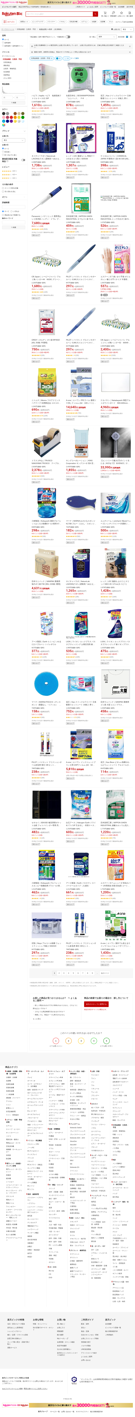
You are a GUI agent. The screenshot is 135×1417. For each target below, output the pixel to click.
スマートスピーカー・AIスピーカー (35, 1129)
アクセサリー (53, 1155)
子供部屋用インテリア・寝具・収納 (120, 1239)
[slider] (2, 93)
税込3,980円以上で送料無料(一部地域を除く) (35, 7)
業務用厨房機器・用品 (78, 1109)
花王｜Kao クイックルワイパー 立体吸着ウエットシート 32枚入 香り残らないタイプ (116, 98)
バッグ (115, 1193)
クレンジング (74, 1228)
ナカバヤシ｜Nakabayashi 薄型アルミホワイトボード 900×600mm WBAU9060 (115, 403)
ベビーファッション (98, 1165)
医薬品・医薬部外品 (77, 1185)
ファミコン (74, 1171)
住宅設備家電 (11, 1111)
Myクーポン (61, 1338)
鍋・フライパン (75, 1077)
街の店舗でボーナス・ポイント (43, 1329)
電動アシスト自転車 (120, 1078)
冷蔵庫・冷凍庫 (11, 1077)
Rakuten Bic (12, 14)
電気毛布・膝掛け (12, 1139)
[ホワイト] (11, 113)
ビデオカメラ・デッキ (35, 1102)
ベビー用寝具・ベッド (99, 1175)
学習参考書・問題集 (56, 1228)
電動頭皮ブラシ (32, 1226)
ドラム (51, 1148)
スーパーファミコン (77, 1174)
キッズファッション (98, 1161)
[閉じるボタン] (130, 46)
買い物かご (61, 1324)
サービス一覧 (55, 1412)
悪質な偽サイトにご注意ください (35, 1389)
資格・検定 (53, 1255)
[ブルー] (3, 121)
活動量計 (30, 1243)
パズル (93, 1128)
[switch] (23, 160)
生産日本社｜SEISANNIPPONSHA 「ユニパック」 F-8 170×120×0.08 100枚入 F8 (80, 98)
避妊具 (72, 1197)
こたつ (8, 1136)
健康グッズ (74, 1268)
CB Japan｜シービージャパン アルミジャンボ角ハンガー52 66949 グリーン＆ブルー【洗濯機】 (116, 342)
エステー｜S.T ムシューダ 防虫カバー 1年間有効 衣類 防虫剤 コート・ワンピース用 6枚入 (115, 886)
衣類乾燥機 (10, 1088)
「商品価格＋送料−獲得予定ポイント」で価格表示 (47, 37)
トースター (10, 1182)
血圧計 (29, 1253)
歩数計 (29, 1246)
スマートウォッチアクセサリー (57, 1114)
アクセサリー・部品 (34, 1121)
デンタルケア (32, 1222)
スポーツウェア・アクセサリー (120, 1115)
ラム (92, 1085)
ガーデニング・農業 (98, 1269)
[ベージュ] (19, 113)
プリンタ (30, 1158)
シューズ (116, 1089)
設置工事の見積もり (14, 1338)
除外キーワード (7, 218)
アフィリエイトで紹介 (89, 1353)
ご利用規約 (109, 1335)
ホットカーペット (12, 1133)
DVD (50, 1278)
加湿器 (8, 1155)
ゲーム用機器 (32, 1182)
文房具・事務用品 (119, 1131)
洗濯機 (102, 22)
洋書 (50, 1248)
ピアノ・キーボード (56, 1133)
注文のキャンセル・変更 (89, 1335)
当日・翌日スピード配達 (16, 1324)
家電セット (24, 22)
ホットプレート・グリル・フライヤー (14, 1192)
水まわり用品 (74, 1119)
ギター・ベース (54, 1152)
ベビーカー (95, 1184)
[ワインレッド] (7, 117)
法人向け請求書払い (64, 1349)
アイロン (9, 1101)
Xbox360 (73, 1145)
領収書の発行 (86, 1342)
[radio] (3, 39)
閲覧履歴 (60, 1331)
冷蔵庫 (94, 22)
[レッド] (11, 117)
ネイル (72, 1235)
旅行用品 (116, 1197)
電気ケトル (10, 1203)
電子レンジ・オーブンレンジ (14, 1170)
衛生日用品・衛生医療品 (78, 1193)
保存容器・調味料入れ (78, 1090)
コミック (52, 1188)
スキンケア (74, 1222)
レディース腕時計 (119, 1167)
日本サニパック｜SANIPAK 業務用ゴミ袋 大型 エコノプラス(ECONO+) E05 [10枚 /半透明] (115, 704)
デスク (115, 1232)
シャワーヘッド (32, 1229)
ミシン (8, 1105)
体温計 (29, 1257)
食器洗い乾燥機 (11, 1224)
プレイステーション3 (77, 1154)
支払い (83, 1328)
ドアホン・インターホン (99, 1254)
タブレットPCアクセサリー (57, 1091)
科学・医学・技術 (55, 1242)
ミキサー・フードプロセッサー (14, 1211)
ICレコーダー (32, 1111)
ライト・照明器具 (12, 1115)
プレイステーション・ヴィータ (78, 1149)
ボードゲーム (96, 1135)
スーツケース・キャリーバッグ (120, 1189)
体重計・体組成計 (33, 1250)
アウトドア (116, 1111)
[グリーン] (22, 117)
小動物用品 (95, 1215)
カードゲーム (96, 1131)
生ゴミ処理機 (11, 1235)
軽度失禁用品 (74, 1213)
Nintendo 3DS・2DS (77, 1138)
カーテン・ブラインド (120, 1247)
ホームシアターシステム (35, 1106)
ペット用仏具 (96, 1234)
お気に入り (61, 1328)
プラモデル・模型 (97, 1118)
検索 (14, 103)
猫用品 (93, 1202)
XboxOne (73, 1141)
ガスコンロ (10, 1196)
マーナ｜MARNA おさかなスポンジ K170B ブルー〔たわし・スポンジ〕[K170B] (81, 523)
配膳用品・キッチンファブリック (78, 1104)
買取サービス (12, 1348)
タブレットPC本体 (55, 1081)
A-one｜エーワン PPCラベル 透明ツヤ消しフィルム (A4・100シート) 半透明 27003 (81, 403)
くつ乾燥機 (10, 1094)
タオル (115, 1155)
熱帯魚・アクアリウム (99, 1212)
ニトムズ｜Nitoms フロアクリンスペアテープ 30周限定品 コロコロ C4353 (46, 403)
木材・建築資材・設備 (99, 1266)
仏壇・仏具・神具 (119, 1301)
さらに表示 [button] (7, 78)
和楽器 (51, 1171)
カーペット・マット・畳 (120, 1252)
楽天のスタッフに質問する (96, 1004)
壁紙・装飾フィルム (120, 1260)
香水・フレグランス (77, 1245)
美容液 (72, 1232)
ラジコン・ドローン (98, 1124)
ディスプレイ (32, 1154)
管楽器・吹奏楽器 (55, 1145)
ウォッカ (94, 1092)
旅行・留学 (53, 1199)
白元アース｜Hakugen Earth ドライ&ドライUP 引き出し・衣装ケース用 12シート (81, 825)
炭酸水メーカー (11, 1221)
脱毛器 (29, 1216)
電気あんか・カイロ (13, 1143)
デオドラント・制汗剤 (78, 1239)
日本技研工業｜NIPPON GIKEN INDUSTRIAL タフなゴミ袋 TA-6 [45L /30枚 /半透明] (79, 219)
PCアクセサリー (33, 1151)
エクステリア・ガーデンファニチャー (99, 1273)
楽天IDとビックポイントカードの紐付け (67, 1354)
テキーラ (94, 1099)
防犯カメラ (95, 1259)
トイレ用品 (116, 1151)
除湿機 (8, 1159)
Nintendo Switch (76, 1128)
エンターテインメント (57, 1195)
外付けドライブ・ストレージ (35, 1172)
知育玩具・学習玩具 (98, 1111)
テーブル (116, 1228)
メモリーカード (32, 1118)
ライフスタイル (54, 1218)
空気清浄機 (73, 22)
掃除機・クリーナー (13, 1098)
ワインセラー (11, 1206)
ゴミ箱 (115, 1267)
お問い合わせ (86, 1360)
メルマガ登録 (86, 1346)
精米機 (8, 1178)
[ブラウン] (15, 113)
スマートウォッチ (119, 1177)
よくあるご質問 (92, 7)
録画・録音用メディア (35, 1090)
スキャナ (30, 1161)
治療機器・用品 (75, 1188)
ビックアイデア (37, 22)
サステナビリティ (82, 1412)
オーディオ (31, 1081)
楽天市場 (130, 7)
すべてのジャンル (7, 29)
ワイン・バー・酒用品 (78, 1116)
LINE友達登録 (86, 1349)
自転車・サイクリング (120, 1075)
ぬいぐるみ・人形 (97, 1107)
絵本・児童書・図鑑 (56, 1192)
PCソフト (30, 1189)
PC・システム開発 (55, 1245)
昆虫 (92, 1231)
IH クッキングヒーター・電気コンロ (13, 1216)
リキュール (95, 1089)
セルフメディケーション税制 (12, 1389)
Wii (71, 1164)
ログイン (119, 22)
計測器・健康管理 (76, 1261)
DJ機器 (51, 1164)
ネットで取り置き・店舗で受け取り (18, 1343)
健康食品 (73, 1264)
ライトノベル (53, 1252)
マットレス (116, 1211)
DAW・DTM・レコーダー (57, 1140)
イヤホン (62, 22)
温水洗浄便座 (32, 1240)
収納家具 (116, 1244)
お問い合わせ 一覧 (67, 1412)
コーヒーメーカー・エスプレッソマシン (14, 1186)
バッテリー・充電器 (56, 1101)
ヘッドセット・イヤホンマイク (57, 1105)
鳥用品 (93, 1219)
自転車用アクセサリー (120, 1082)
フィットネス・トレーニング (120, 1103)
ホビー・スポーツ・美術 (57, 1203)
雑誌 (50, 1221)
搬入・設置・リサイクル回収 (17, 1335)
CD (50, 1274)
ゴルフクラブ (117, 1085)
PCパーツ (30, 1186)
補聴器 (29, 1236)
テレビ (111, 22)
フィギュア (95, 1121)
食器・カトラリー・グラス (78, 1085)
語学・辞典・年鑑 (55, 1238)
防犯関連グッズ (118, 1291)
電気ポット (10, 1200)
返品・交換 (85, 1331)
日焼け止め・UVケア (77, 1242)
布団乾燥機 (10, 1091)
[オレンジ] (15, 117)
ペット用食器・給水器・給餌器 (98, 1223)
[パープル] (11, 121)
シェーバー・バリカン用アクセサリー (35, 1211)
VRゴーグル (53, 1124)
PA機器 (51, 1136)
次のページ (105, 973)
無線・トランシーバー (35, 1125)
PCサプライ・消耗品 (34, 1165)
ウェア (115, 1099)
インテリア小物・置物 (120, 1277)
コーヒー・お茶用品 (77, 1112)
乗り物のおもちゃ (97, 1114)
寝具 (114, 1208)
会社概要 (121, 7)
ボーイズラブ (53, 1235)
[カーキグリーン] (22, 113)
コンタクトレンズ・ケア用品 (78, 1202)
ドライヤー (51, 22)
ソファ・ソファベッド (120, 1221)
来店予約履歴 (62, 1346)
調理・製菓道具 (75, 1081)
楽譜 (50, 1208)
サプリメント (74, 1254)
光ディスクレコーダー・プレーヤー (34, 1094)
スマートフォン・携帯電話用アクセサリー (57, 1085)
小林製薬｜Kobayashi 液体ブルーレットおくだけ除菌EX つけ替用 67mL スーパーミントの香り (47, 523)
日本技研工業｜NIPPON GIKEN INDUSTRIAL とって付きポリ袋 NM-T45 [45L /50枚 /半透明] (116, 219)
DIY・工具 (95, 1250)
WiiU (71, 1160)
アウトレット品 (118, 1288)
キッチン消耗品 (75, 1093)
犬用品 (93, 1205)
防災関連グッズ (96, 1262)
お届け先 (5, 136)
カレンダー (53, 1214)
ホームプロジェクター (35, 1099)
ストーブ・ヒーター (13, 1129)
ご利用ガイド (80, 7)
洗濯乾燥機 (10, 1084)
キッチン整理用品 (76, 1096)
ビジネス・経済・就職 (57, 1211)
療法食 (93, 1241)
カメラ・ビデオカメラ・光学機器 (34, 1085)
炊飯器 (8, 1175)
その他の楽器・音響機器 (57, 1179)
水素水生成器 (11, 1231)
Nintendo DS (74, 1167)
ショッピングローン (14, 1331)
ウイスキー (95, 1075)
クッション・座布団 (120, 1225)
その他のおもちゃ (97, 1150)
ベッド (115, 1218)
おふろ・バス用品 (97, 1172)
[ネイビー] (7, 121)
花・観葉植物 (96, 1278)
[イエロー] (19, 117)
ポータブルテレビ (33, 1114)
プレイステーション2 (77, 1157)
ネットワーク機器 (33, 1168)
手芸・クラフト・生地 (120, 1145)
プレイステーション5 (77, 1131)
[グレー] (7, 113)
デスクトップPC (33, 1144)
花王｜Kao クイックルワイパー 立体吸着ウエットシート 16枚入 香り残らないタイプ (81, 704)
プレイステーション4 (77, 1134)
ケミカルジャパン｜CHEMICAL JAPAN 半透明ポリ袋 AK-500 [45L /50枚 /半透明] (115, 159)
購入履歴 (60, 1335)
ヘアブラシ (31, 1203)
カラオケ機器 (53, 1174)
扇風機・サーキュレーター (14, 1151)
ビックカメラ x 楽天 (9, 7)
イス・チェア (117, 1235)
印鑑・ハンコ (117, 1134)
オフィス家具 (117, 1273)
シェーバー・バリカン (35, 1207)
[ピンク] (3, 117)
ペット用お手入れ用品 (99, 1208)
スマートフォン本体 (56, 1077)
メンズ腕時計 (117, 1163)
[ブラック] (3, 113)
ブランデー (95, 1095)
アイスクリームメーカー (14, 1239)
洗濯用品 (116, 1141)
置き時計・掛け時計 (120, 1256)
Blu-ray (51, 1271)
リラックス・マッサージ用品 (78, 1275)
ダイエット (74, 1257)
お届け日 (5, 145)
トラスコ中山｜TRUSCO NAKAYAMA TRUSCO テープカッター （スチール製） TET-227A (46, 463)
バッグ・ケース (118, 1092)
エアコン (84, 22)
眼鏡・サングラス (119, 1120)
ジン (92, 1082)
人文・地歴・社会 (55, 1225)
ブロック (94, 1147)
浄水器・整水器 (11, 1228)
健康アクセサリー (76, 1271)
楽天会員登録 (128, 22)
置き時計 (116, 1174)
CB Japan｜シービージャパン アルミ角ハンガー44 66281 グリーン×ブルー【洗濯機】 (46, 279)
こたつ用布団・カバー (120, 1270)
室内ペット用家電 (97, 1238)
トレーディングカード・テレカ (98, 1139)
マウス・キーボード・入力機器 (35, 1178)
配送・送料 (85, 1324)
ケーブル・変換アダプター (57, 1096)
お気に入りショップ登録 (89, 1338)
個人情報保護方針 (111, 1331)
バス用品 (116, 1148)
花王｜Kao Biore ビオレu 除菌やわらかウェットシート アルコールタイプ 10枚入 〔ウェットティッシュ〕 (116, 765)
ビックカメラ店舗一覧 (108, 7)
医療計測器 (74, 1210)
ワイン (93, 1078)
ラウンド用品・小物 (120, 1095)
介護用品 (73, 1206)
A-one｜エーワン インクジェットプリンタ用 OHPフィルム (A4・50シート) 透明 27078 (81, 765)
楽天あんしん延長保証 (15, 1328)
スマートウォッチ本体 (57, 1110)
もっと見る (37, 1019)
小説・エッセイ (54, 1231)
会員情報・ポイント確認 (65, 1342)
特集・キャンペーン (40, 1324)
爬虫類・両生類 (96, 1228)
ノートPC (30, 1148)
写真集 (51, 1259)
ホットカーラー (32, 1219)
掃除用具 (116, 1138)
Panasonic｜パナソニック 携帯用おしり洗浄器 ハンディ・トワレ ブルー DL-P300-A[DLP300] (46, 219)
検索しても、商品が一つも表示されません (50, 1015)
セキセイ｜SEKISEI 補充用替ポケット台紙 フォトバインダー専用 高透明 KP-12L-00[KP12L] (46, 825)
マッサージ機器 (32, 1233)
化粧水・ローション (77, 1225)
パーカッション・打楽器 (57, 1159)
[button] (2, 90)
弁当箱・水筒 (74, 1100)
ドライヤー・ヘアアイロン (35, 1199)
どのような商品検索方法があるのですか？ (50, 1012)
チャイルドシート (97, 1187)
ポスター (52, 1262)
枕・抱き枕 (116, 1215)
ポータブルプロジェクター (35, 1134)
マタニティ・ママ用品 (99, 1168)
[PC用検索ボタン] (95, 14)
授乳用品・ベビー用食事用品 (99, 1179)
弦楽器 (51, 1167)
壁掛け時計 (116, 1170)
